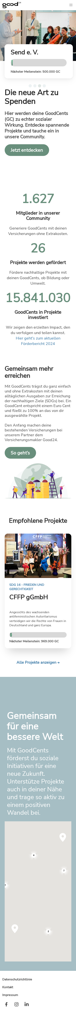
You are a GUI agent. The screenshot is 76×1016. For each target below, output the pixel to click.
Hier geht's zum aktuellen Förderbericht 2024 (38, 341)
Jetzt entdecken (27, 150)
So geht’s (20, 453)
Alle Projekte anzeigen (37, 662)
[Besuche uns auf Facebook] (6, 1004)
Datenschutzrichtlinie (17, 979)
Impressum (10, 995)
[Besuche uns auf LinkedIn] (26, 1005)
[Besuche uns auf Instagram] (16, 1005)
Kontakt (7, 987)
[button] (71, 5)
